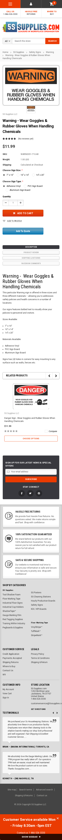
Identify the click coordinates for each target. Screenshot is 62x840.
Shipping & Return (39, 662)
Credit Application (11, 654)
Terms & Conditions (40, 658)
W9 (4, 674)
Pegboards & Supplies (13, 627)
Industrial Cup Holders (13, 607)
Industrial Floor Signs (13, 603)
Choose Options (31, 439)
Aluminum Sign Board (20, 190)
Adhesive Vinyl (14, 186)
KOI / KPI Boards (38, 609)
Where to (51, 12)
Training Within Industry (14, 623)
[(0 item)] (52, 4)
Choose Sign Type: (13, 181)
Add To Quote (23, 231)
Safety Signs (35, 52)
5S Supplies (18, 52)
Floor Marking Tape (11, 599)
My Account (8, 689)
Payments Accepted (12, 658)
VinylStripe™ (36, 627)
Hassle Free (31, 12)
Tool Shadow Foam (11, 594)
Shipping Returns (11, 662)
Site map (12, 789)
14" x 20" (40, 175)
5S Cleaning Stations (41, 596)
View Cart (7, 693)
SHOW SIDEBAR (30, 837)
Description (31, 247)
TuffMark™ (36, 631)
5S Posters (36, 592)
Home (5, 52)
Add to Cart (25, 213)
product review (31, 252)
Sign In (6, 697)
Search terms (25, 789)
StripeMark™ (36, 635)
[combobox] (35, 41)
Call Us (10, 12)
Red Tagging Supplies (13, 619)
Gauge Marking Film (12, 615)
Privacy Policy (37, 654)
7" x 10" (10, 175)
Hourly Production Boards (43, 601)
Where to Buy (9, 666)
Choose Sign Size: (13, 170)
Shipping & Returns (31, 258)
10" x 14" (25, 175)
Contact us (42, 795)
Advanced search (44, 789)
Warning (50, 52)
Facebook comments (31, 263)
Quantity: (7, 196)
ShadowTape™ (9, 611)
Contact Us (8, 670)
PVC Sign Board (35, 186)
